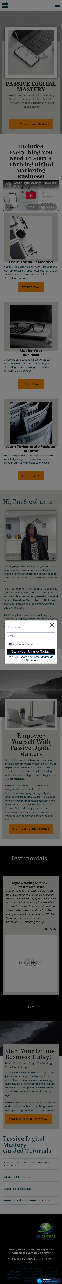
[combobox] (11, 644)
